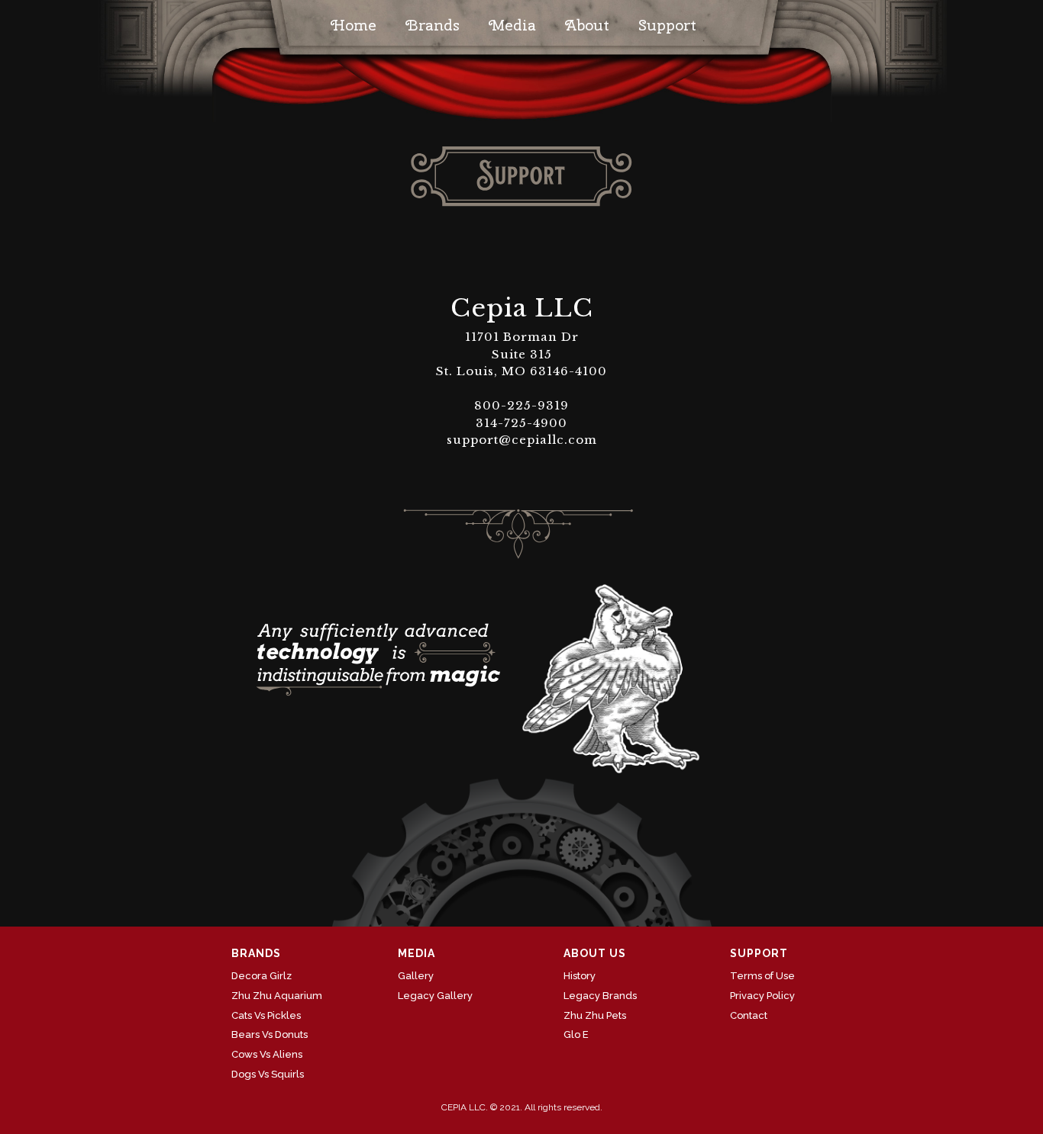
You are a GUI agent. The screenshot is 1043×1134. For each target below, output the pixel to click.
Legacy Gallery (435, 995)
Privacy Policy (762, 995)
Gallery (416, 975)
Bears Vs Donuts (269, 1034)
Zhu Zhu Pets (594, 1015)
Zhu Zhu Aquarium (276, 995)
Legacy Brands (600, 995)
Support (667, 24)
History (579, 975)
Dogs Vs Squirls (267, 1074)
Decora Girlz (261, 975)
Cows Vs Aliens (266, 1054)
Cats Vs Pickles (266, 1015)
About (587, 24)
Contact (748, 1015)
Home (353, 24)
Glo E (576, 1034)
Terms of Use (762, 975)
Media (512, 24)
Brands (432, 24)
